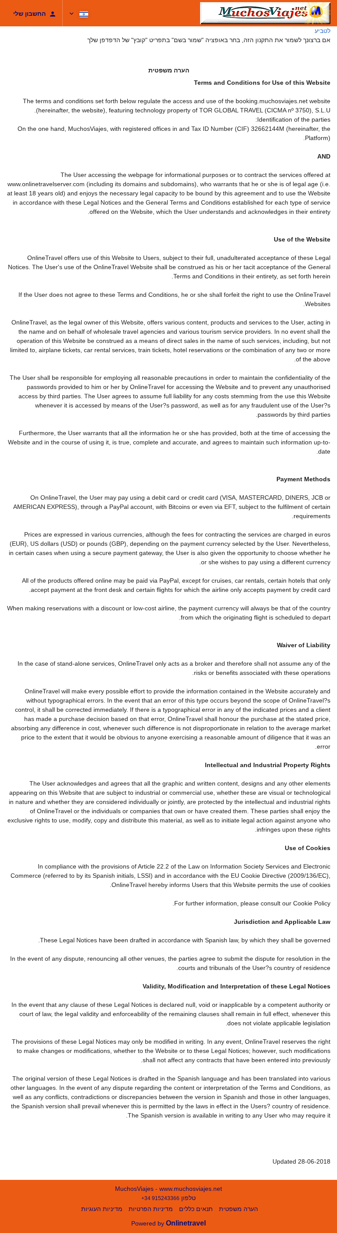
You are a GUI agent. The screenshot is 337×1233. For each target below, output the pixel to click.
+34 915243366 (160, 1198)
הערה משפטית (238, 1208)
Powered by (168, 1223)
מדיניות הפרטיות (151, 1208)
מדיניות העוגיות (101, 1208)
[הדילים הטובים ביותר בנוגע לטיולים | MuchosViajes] (265, 13)
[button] (80, 13)
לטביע (322, 30)
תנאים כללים (196, 1208)
